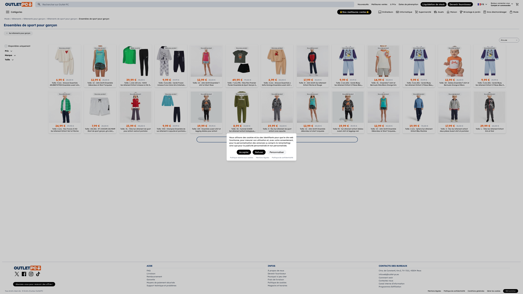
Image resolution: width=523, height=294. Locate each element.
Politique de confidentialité (282, 157)
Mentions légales (262, 157)
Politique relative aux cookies (241, 157)
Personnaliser (277, 152)
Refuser (259, 152)
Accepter (244, 152)
